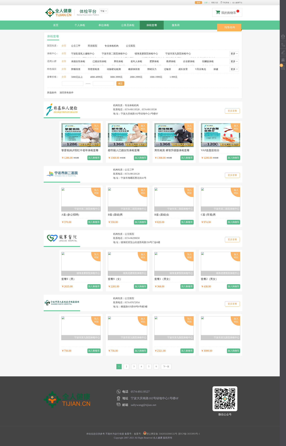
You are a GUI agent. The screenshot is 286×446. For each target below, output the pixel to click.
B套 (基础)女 (161, 214)
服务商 (176, 25)
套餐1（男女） (163, 279)
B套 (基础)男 (115, 214)
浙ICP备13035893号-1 (189, 434)
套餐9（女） (115, 279)
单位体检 (103, 25)
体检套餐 (151, 25)
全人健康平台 (237, 2)
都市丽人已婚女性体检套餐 (124, 150)
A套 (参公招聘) (70, 214)
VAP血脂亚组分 (210, 150)
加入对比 (96, 127)
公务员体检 (127, 25)
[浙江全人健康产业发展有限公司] (72, 12)
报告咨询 (229, 27)
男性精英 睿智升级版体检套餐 (172, 150)
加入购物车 (94, 158)
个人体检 (79, 25)
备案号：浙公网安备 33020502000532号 (155, 434)
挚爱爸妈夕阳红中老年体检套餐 (79, 150)
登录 (198, 2)
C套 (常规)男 (208, 214)
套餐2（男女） (209, 279)
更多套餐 (232, 111)
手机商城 (225, 2)
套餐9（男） (68, 279)
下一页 (166, 366)
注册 (206, 2)
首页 (55, 25)
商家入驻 (214, 2)
